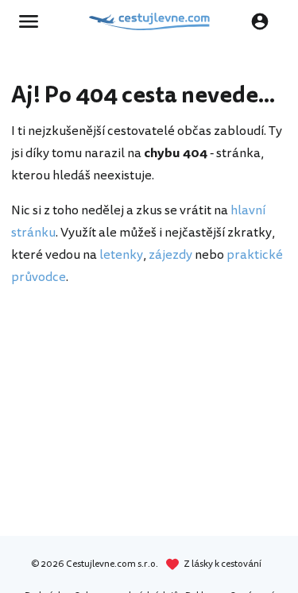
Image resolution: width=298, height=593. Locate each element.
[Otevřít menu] (33, 21)
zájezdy (170, 254)
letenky (121, 254)
